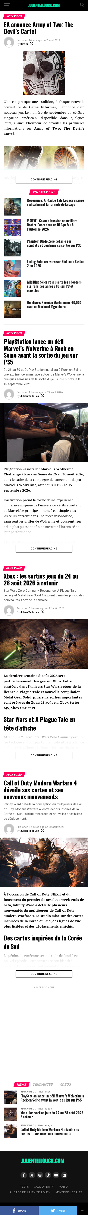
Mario (63, 1186)
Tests (24, 1186)
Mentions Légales (69, 1192)
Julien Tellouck (29, 396)
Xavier (24, 44)
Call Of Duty (44, 1186)
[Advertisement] (44, 1033)
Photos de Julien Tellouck (30, 1192)
